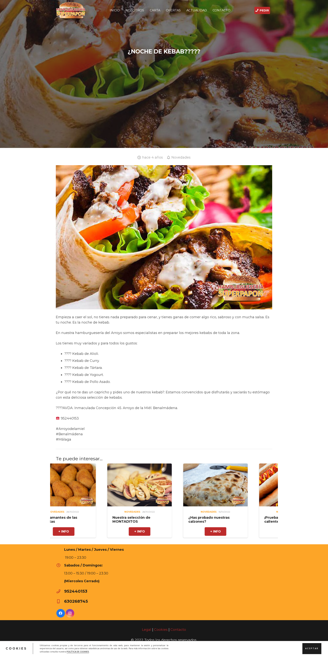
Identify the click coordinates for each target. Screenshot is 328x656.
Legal (146, 630)
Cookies (161, 630)
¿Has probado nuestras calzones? (89, 519)
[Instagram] (70, 613)
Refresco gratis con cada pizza (243, 519)
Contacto (178, 630)
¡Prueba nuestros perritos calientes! (168, 519)
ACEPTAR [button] (312, 648)
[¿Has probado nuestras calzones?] (96, 466)
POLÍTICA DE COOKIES (78, 651)
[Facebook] (60, 613)
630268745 (76, 601)
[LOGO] (71, 10)
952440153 (75, 591)
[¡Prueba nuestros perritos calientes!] (172, 466)
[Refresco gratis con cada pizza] (248, 466)
